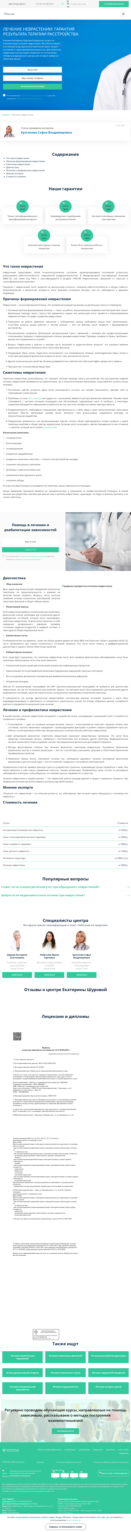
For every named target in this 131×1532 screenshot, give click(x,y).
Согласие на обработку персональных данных (111, 1462)
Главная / (5, 114)
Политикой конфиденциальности (34, 95)
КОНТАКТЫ (110, 1450)
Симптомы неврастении (18, 164)
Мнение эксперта (14, 173)
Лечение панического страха (65, 1372)
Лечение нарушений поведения (108, 1372)
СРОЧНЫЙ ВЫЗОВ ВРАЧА (114, 4)
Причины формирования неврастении (25, 161)
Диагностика (12, 167)
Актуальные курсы (65, 1431)
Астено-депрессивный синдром (22, 1372)
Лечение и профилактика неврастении (25, 170)
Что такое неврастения (17, 158)
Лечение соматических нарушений (23, 1357)
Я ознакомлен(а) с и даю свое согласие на (31, 95)
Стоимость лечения (16, 176)
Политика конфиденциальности (69, 1462)
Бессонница (35, 398)
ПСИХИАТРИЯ (69, 1450)
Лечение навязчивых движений (65, 1355)
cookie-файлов (73, 1520)
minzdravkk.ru (67, 1513)
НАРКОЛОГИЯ (84, 1450)
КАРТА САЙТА (123, 1450)
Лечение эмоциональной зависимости (22, 1388)
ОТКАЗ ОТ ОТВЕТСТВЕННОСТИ (49, 1450)
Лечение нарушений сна (65, 1386)
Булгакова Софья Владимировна (46, 132)
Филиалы (40, 1462)
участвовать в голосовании (20, 1475)
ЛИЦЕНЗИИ (124, 1453)
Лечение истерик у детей (109, 1386)
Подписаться (30, 550)
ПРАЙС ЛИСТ (98, 1450)
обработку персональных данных (29, 99)
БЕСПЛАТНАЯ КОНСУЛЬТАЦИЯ (32, 86)
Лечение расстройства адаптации (108, 1355)
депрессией (50, 427)
